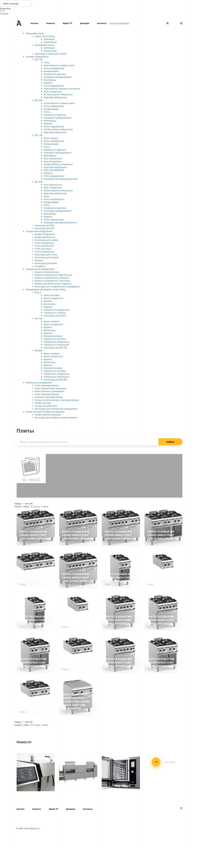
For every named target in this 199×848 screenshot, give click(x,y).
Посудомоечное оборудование (40, 268)
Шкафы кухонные (43, 402)
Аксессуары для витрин (46, 263)
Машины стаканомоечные (47, 271)
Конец (45, 506)
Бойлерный (49, 39)
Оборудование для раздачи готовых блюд (45, 289)
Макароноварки (51, 71)
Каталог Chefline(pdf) (119, 23)
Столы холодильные (44, 242)
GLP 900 (39, 100)
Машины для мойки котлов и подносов (53, 283)
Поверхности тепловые (55, 312)
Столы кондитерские (44, 251)
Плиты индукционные (54, 85)
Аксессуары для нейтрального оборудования (56, 408)
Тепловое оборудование (37, 56)
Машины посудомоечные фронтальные (53, 274)
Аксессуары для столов (46, 254)
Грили (46, 196)
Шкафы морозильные (45, 236)
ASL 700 (39, 135)
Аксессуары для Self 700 (55, 347)
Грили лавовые (51, 137)
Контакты (102, 23)
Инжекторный (50, 41)
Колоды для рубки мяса (46, 405)
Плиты (47, 62)
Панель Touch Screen (45, 36)
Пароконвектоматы (35, 33)
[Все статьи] (163, 765)
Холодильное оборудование (39, 231)
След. (38, 506)
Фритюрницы (50, 79)
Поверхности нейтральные (56, 344)
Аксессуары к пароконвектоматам (51, 53)
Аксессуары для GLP (45, 228)
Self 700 (38, 318)
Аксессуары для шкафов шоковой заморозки (56, 417)
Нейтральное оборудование (39, 382)
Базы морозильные (53, 158)
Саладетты (40, 266)
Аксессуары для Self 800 (55, 379)
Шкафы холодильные (45, 234)
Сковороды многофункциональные (60, 222)
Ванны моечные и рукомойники (49, 391)
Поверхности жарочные (55, 73)
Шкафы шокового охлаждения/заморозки (45, 411)
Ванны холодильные (53, 298)
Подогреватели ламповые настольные (62, 88)
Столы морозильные (44, 245)
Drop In (38, 292)
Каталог (34, 23)
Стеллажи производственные (48, 396)
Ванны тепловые (52, 295)
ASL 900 (39, 181)
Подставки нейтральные (55, 97)
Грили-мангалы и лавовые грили (59, 65)
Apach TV (67, 23)
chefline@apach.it (31, 828)
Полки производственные (47, 394)
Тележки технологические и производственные (57, 399)
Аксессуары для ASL (44, 225)
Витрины (39, 260)
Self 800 (38, 350)
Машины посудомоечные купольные (52, 277)
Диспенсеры (49, 303)
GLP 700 (39, 59)
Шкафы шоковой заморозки (48, 414)
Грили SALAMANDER (54, 169)
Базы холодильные (53, 91)
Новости (50, 23)
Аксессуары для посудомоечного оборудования (57, 286)
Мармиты (48, 82)
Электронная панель (44, 44)
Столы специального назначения (50, 388)
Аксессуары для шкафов (46, 239)
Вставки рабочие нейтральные (58, 94)
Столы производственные (47, 385)
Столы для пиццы (43, 248)
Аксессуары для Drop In (55, 315)
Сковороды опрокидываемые (57, 76)
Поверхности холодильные (56, 309)
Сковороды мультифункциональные (61, 178)
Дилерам (84, 23)
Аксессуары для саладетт (47, 257)
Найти (170, 442)
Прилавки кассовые (53, 335)
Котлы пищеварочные (54, 68)
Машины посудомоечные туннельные (52, 280)
